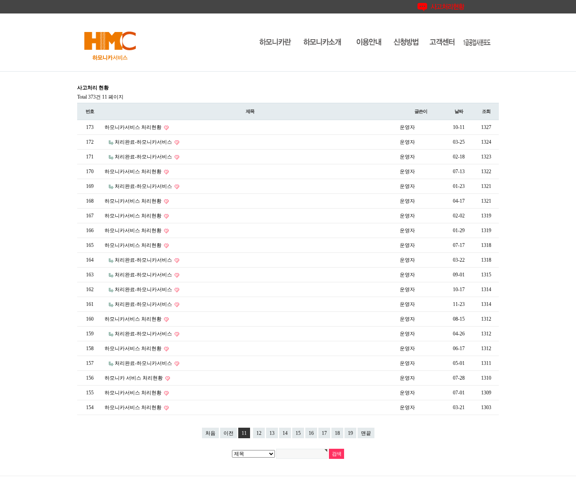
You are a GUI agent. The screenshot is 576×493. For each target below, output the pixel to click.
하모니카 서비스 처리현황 (134, 378)
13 (272, 433)
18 (337, 433)
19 (350, 433)
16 (311, 433)
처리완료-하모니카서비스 (144, 142)
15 (298, 433)
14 (285, 433)
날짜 (459, 111)
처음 (210, 433)
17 (324, 433)
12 (258, 433)
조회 (486, 111)
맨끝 (366, 433)
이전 (228, 433)
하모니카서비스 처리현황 (134, 127)
